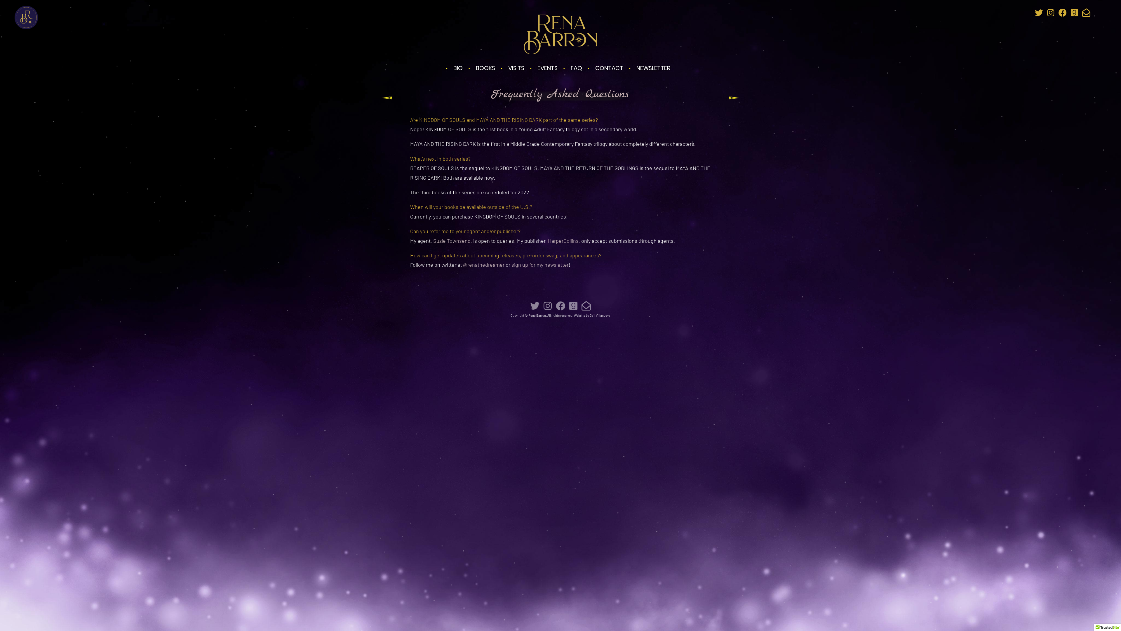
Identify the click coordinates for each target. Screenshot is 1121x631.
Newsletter (653, 68)
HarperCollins (563, 241)
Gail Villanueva (600, 315)
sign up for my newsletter (540, 264)
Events (547, 68)
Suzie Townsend (452, 241)
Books (485, 68)
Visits (516, 68)
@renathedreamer (483, 264)
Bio (458, 68)
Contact (609, 68)
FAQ (576, 68)
